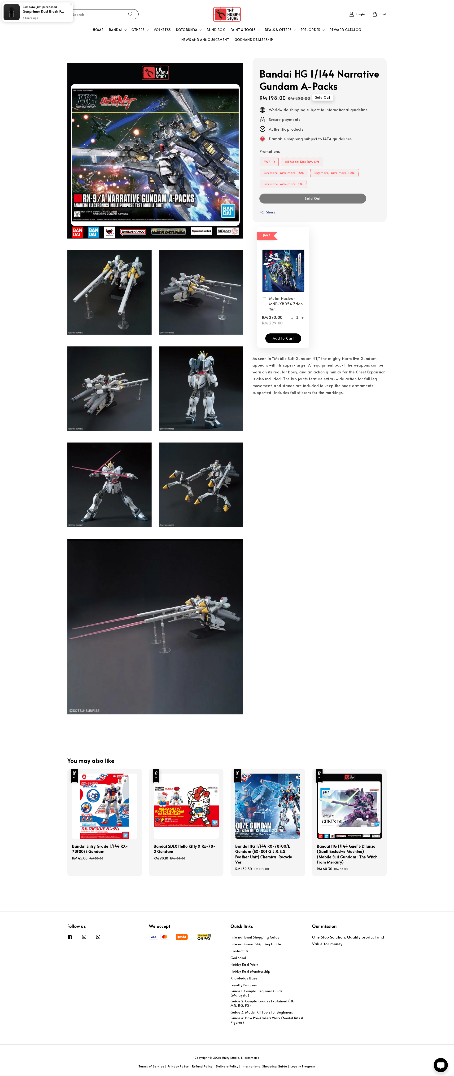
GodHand (238, 958)
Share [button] (270, 212)
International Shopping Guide (255, 937)
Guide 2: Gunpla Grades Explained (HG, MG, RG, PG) (263, 1003)
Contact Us (239, 951)
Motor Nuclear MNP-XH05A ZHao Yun (286, 303)
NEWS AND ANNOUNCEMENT (205, 39)
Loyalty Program (244, 985)
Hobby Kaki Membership (251, 971)
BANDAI (115, 30)
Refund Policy (202, 1066)
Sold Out (313, 198)
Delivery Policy (227, 1066)
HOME (98, 29)
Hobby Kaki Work (244, 964)
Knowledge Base (244, 978)
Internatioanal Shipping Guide (256, 944)
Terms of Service (151, 1066)
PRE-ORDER (310, 30)
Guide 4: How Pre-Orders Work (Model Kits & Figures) (267, 1020)
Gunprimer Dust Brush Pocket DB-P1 (43, 11)
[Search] (130, 14)
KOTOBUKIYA (186, 30)
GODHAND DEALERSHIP (254, 39)
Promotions (270, 151)
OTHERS (137, 30)
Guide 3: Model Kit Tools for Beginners (262, 1012)
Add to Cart (283, 338)
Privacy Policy (178, 1066)
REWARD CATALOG (345, 29)
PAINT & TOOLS (243, 30)
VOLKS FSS (162, 29)
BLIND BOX (216, 29)
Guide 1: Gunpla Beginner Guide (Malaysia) (257, 993)
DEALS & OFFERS (278, 30)
